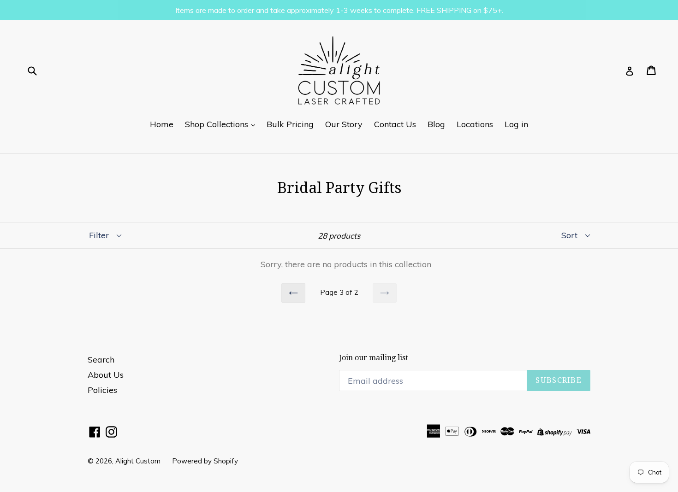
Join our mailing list (373, 357)
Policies (102, 390)
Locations (475, 124)
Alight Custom (138, 461)
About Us (106, 374)
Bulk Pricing (290, 124)
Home (161, 124)
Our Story (344, 124)
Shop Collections (217, 124)
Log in (516, 124)
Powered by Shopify (205, 461)
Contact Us (395, 124)
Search (101, 359)
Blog (436, 124)
